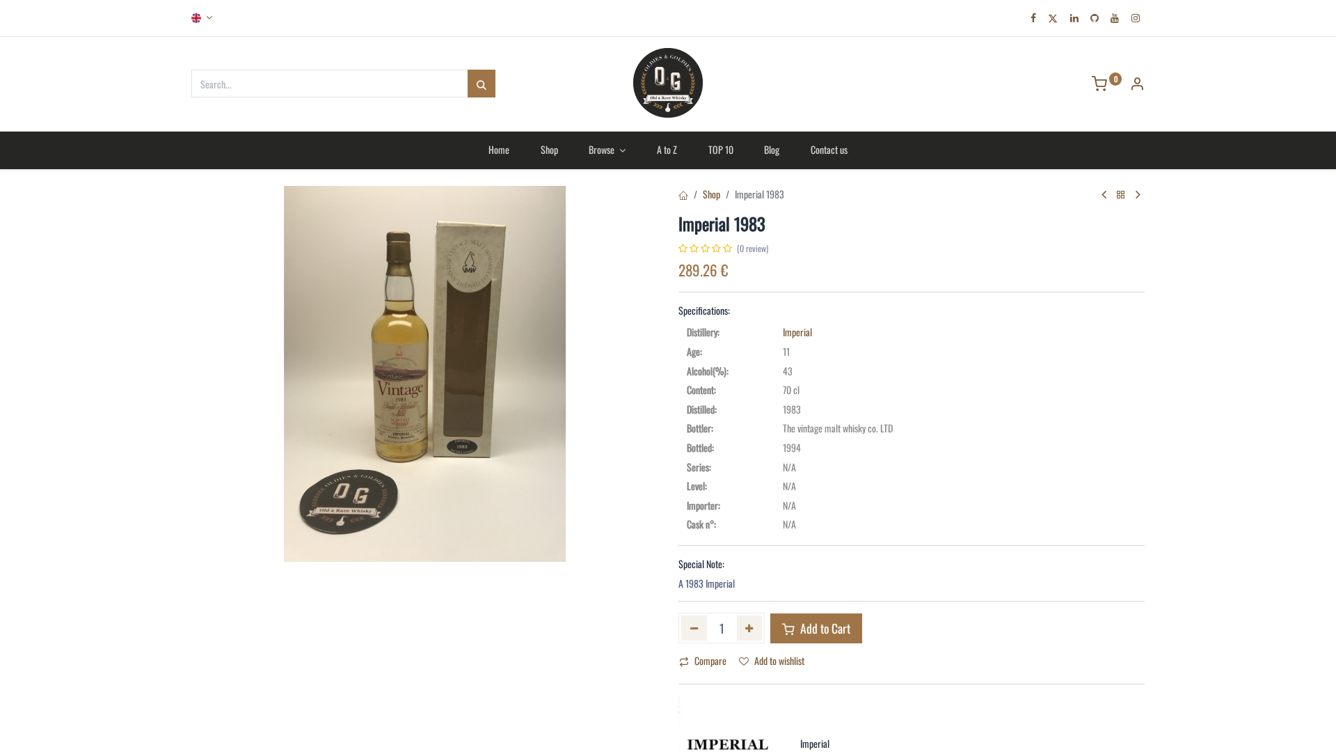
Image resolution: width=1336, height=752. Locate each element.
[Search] (481, 83)
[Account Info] (1137, 84)
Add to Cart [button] (823, 628)
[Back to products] (1121, 194)
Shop (711, 194)
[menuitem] (498, 150)
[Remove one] (694, 628)
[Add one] (750, 628)
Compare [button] (710, 660)
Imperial (797, 331)
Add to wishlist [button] (779, 660)
